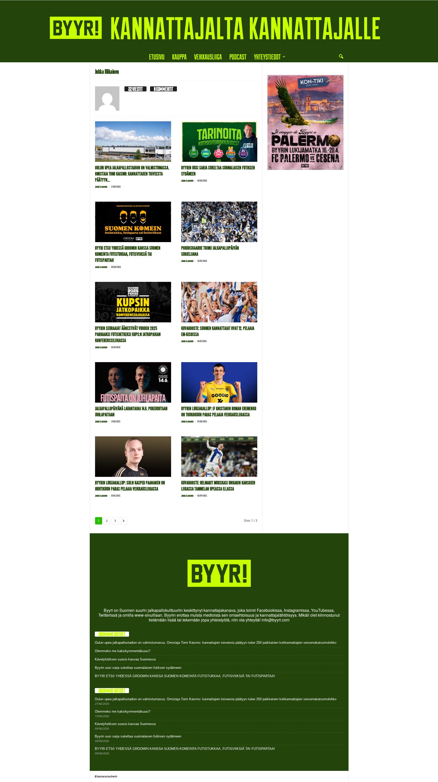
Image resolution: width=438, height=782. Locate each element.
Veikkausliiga (208, 56)
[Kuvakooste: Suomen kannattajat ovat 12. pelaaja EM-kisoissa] (219, 302)
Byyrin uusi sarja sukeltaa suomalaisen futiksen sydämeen (138, 668)
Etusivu (157, 56)
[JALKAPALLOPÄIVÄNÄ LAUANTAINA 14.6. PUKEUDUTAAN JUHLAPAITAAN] (133, 382)
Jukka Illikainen (101, 186)
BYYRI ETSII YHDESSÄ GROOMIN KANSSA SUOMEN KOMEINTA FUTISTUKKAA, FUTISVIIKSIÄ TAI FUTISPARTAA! (127, 254)
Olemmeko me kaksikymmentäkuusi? (122, 651)
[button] (340, 56)
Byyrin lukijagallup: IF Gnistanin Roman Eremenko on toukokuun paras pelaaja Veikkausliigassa (218, 412)
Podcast (237, 56)
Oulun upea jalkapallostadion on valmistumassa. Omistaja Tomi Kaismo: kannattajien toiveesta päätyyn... (132, 174)
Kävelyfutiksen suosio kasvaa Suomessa (125, 659)
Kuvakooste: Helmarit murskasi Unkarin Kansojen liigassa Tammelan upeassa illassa (218, 486)
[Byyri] (219, 25)
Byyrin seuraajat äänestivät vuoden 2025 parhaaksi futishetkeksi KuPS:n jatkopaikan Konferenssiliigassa (128, 334)
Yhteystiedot (267, 56)
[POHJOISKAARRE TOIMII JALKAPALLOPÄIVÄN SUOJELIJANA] (219, 222)
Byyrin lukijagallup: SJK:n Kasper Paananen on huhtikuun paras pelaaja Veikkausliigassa (130, 486)
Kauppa (179, 56)
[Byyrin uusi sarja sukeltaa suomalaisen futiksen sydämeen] (219, 141)
